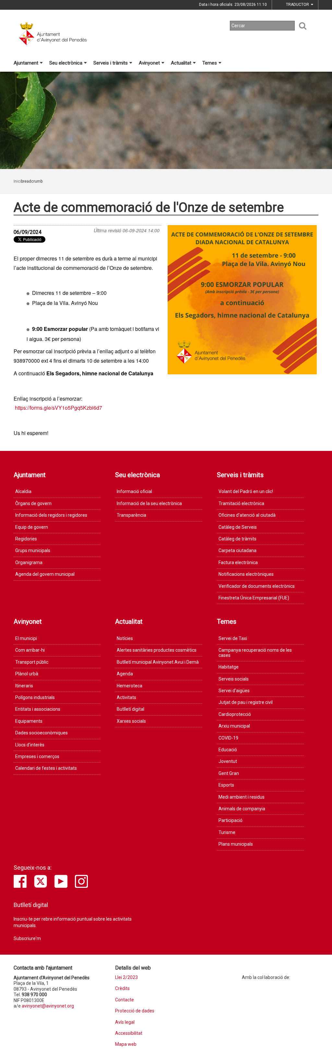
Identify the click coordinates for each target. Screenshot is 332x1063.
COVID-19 (228, 738)
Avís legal (125, 1022)
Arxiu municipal (234, 726)
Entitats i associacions (37, 709)
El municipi (26, 638)
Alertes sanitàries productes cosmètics (156, 650)
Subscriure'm (27, 938)
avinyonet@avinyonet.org (48, 1006)
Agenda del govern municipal (45, 574)
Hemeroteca (129, 685)
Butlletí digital (130, 709)
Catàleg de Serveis (238, 527)
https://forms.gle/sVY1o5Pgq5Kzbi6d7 (58, 407)
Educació (228, 749)
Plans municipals (236, 844)
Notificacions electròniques (246, 574)
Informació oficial (134, 491)
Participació (231, 820)
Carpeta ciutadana (237, 550)
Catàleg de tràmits (237, 538)
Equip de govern (31, 527)
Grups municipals (32, 550)
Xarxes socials (131, 721)
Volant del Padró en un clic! (246, 491)
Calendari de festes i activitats (46, 768)
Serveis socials (234, 679)
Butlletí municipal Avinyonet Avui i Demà (158, 662)
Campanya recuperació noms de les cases (255, 652)
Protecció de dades (134, 1011)
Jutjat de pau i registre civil (246, 702)
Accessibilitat (128, 1033)
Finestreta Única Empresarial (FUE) (254, 597)
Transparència (131, 515)
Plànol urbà (26, 673)
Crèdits (122, 988)
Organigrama (28, 562)
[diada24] (242, 299)
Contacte (124, 999)
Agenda (125, 673)
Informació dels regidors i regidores (51, 515)
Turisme (227, 832)
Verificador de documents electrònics (257, 586)
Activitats (126, 697)
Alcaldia (23, 491)
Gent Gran (229, 773)
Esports (226, 785)
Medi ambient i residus (242, 797)
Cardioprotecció (235, 714)
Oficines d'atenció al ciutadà (247, 515)
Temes (209, 63)
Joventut (228, 761)
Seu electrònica (65, 63)
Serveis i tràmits (110, 63)
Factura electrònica (238, 562)
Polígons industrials (35, 697)
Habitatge (229, 667)
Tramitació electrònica (241, 503)
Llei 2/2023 (126, 977)
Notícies (125, 638)
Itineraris (24, 685)
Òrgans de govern (33, 503)
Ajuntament (26, 63)
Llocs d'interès (29, 744)
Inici (17, 181)
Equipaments (28, 721)
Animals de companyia (242, 808)
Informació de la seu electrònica (149, 503)
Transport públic (31, 662)
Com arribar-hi (30, 650)
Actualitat (181, 63)
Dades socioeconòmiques (41, 732)
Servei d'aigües (234, 690)
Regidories (26, 538)
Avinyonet (149, 63)
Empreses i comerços (37, 756)
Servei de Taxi (233, 638)
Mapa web (125, 1044)
